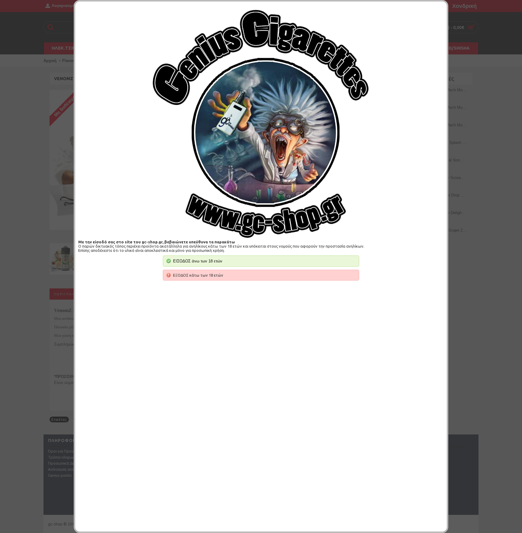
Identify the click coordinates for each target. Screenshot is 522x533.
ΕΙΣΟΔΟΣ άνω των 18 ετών (197, 261)
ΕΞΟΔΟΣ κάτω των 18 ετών (198, 275)
